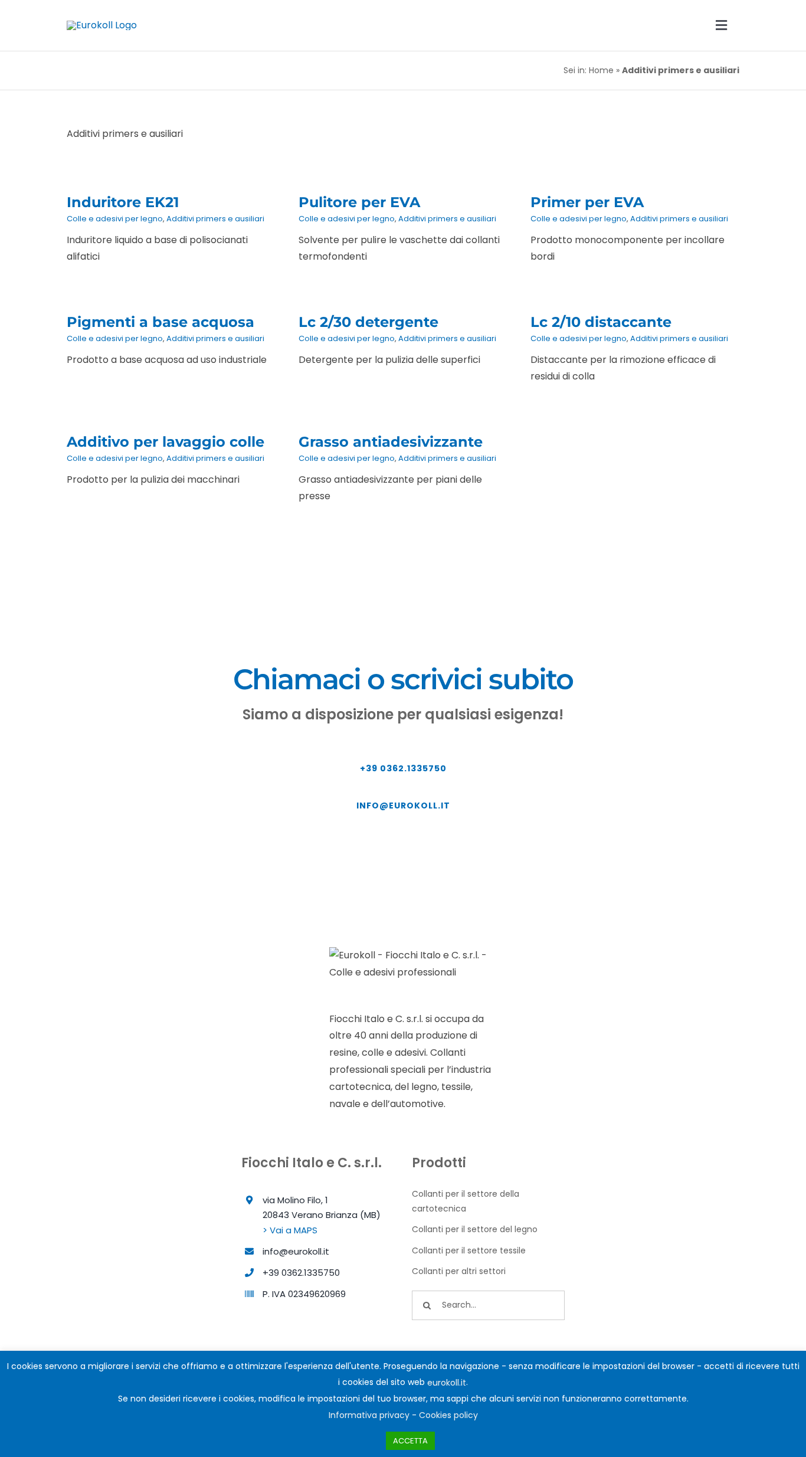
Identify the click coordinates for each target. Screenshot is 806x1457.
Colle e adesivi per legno (115, 218)
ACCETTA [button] (410, 1440)
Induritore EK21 (123, 202)
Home (601, 70)
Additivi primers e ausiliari (215, 218)
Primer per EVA (587, 202)
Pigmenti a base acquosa (160, 321)
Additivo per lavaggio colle (165, 441)
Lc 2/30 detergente (368, 321)
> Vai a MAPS (290, 1230)
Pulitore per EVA (359, 202)
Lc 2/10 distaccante (600, 321)
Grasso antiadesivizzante (391, 441)
